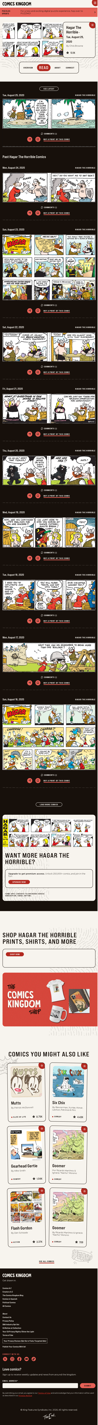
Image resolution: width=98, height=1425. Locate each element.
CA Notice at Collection (12, 1328)
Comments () (50, 134)
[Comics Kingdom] (17, 1275)
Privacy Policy (8, 1321)
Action (16, 1242)
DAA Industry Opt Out (11, 1324)
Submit (87, 1385)
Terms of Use (8, 1335)
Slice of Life (19, 1117)
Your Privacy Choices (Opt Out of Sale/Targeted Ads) (25, 1341)
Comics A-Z (7, 1288)
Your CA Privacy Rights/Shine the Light (18, 1331)
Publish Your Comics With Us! (14, 1346)
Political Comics (9, 1302)
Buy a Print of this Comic (57, 139)
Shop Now (15, 954)
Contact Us (7, 1317)
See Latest (51, 88)
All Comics (7, 1306)
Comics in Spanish (10, 1299)
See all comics (46, 1261)
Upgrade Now (19, 882)
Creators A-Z (8, 1291)
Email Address (10, 1381)
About (5, 1313)
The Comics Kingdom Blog (13, 1295)
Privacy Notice (25, 1395)
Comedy (58, 1117)
